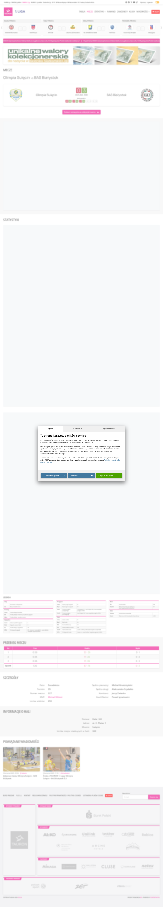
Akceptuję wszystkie (105, 476)
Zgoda (50, 429)
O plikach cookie (109, 429)
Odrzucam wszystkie (51, 476)
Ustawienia (77, 429)
